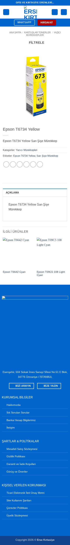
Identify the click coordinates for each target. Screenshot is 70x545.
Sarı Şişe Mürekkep (47, 155)
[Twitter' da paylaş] (20, 164)
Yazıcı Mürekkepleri (43, 33)
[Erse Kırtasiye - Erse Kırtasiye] (30, 12)
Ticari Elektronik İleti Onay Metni (25, 492)
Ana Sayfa (15, 32)
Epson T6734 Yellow (24, 155)
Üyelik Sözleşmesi (17, 515)
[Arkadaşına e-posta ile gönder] (26, 164)
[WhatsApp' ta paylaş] (6, 164)
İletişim (11, 427)
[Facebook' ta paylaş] (13, 164)
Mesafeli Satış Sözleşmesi (22, 448)
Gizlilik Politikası (16, 456)
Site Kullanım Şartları (19, 500)
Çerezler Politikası (17, 507)
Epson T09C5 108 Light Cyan (51, 274)
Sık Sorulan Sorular (18, 412)
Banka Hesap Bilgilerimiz (21, 420)
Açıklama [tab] (12, 192)
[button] (6, 12)
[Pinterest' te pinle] (33, 164)
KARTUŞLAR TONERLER (37, 32)
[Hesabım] (55, 12)
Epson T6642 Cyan (14, 272)
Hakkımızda (14, 404)
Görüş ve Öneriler (17, 471)
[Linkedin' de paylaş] (40, 164)
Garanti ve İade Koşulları (21, 463)
